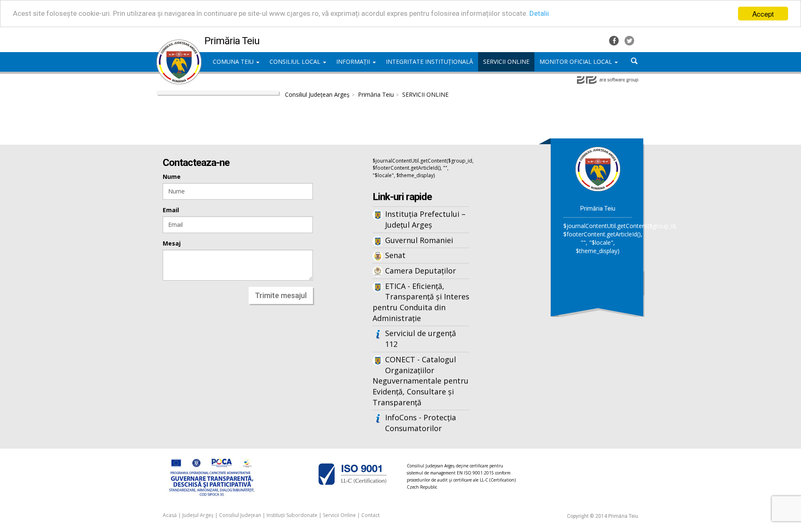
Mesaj (172, 243)
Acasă (170, 515)
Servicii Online (339, 515)
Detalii (539, 14)
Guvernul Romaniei (419, 240)
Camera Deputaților (420, 271)
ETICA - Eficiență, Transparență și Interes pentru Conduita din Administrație (421, 302)
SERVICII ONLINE (425, 94)
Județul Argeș (198, 515)
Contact (370, 515)
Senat (395, 255)
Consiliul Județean (240, 515)
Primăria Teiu (376, 94)
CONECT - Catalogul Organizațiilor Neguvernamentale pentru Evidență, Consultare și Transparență (421, 380)
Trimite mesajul (281, 295)
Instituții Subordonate (292, 515)
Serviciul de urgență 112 (420, 338)
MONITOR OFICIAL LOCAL (576, 61)
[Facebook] (614, 40)
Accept (763, 13)
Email (171, 210)
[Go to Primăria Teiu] (597, 169)
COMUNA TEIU (234, 61)
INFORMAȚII (354, 61)
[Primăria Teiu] (179, 43)
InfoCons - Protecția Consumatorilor (420, 422)
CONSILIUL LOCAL (296, 61)
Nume (172, 177)
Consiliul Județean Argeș (317, 94)
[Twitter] (629, 40)
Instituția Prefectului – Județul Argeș (425, 219)
